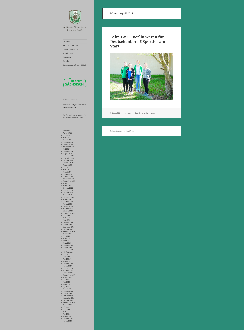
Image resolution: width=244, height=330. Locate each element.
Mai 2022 (66, 183)
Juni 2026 (66, 135)
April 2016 (67, 286)
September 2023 (69, 163)
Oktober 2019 (68, 211)
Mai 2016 (66, 284)
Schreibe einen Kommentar (145, 113)
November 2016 (69, 270)
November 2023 (69, 158)
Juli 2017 (66, 254)
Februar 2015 (68, 319)
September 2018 (69, 231)
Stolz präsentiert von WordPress (122, 131)
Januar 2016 (67, 293)
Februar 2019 (68, 222)
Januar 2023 (67, 174)
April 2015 (67, 314)
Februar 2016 (68, 291)
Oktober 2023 (68, 160)
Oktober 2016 (68, 273)
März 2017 (67, 261)
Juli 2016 (66, 280)
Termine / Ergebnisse (71, 45)
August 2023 (67, 165)
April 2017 (67, 259)
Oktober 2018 (68, 229)
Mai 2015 (66, 312)
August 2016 (67, 277)
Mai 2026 (66, 137)
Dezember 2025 (68, 144)
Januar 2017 (67, 266)
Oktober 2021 (68, 193)
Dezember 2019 (68, 206)
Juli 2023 (66, 167)
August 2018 (67, 234)
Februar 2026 (68, 142)
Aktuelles (66, 41)
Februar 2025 (68, 151)
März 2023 (67, 172)
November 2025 (69, 147)
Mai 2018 (66, 238)
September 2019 (69, 213)
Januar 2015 (67, 321)
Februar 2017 (68, 264)
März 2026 (67, 140)
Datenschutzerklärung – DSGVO (74, 65)
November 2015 (69, 298)
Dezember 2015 (68, 296)
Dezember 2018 (68, 227)
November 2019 (69, 209)
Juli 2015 (66, 307)
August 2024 (67, 154)
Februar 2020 (68, 202)
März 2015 (67, 316)
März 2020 (67, 199)
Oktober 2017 (68, 252)
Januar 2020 (67, 204)
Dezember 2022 (68, 176)
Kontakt (66, 61)
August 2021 (67, 195)
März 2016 (67, 289)
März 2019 (67, 220)
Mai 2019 (66, 218)
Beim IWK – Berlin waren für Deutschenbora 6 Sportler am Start (137, 41)
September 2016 (69, 275)
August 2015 (67, 305)
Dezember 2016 (68, 268)
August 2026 (67, 133)
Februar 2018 (68, 245)
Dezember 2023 (68, 156)
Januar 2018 (67, 248)
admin (65, 105)
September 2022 (69, 181)
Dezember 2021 (68, 190)
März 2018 (67, 243)
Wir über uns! (68, 53)
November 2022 (69, 179)
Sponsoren (67, 57)
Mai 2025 (66, 149)
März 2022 (67, 186)
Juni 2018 (66, 236)
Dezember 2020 (68, 197)
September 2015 (69, 303)
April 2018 (67, 241)
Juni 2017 (66, 257)
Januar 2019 (67, 225)
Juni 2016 (66, 282)
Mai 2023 (66, 170)
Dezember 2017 (68, 250)
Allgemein (128, 113)
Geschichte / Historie (70, 49)
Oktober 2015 (68, 300)
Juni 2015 (66, 309)
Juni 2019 (66, 215)
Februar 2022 (68, 188)
